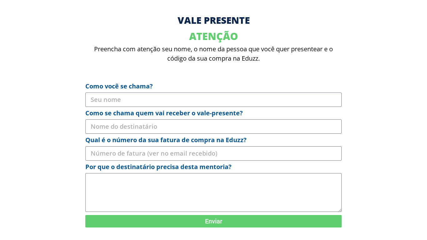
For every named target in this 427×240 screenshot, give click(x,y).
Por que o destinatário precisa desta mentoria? (158, 167)
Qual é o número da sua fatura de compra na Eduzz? (166, 140)
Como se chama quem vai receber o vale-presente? (164, 113)
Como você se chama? (119, 86)
